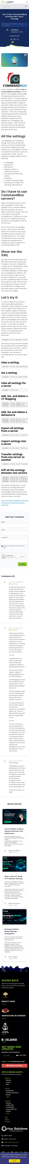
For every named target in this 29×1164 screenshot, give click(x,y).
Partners (8, 1080)
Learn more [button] (23, 1156)
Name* (3, 522)
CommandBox (5, 25)
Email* (3, 530)
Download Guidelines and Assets (11, 1074)
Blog (6, 1117)
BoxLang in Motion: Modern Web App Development (12, 931)
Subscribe (22, 1055)
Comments (6, 576)
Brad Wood (14, 630)
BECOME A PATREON (15, 1066)
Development (10, 1090)
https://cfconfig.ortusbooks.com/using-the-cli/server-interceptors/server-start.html (15, 503)
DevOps (8, 1094)
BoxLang (8, 1103)
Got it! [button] (14, 1161)
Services (7, 1088)
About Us (7, 1078)
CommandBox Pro (11, 1109)
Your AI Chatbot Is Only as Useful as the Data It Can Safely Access (14, 831)
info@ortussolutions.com (10, 1142)
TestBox (8, 1111)
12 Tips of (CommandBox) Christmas (14, 24)
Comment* (4, 537)
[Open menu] (27, 1)
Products (7, 1101)
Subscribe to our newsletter (11, 1052)
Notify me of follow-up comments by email (13, 546)
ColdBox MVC (10, 1105)
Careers (8, 1082)
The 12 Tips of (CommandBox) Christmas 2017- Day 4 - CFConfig (14, 16)
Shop (7, 1084)
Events (7, 1119)
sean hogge (14, 584)
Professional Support (12, 1092)
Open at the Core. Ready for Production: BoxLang (13, 877)
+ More (4, 1004)
